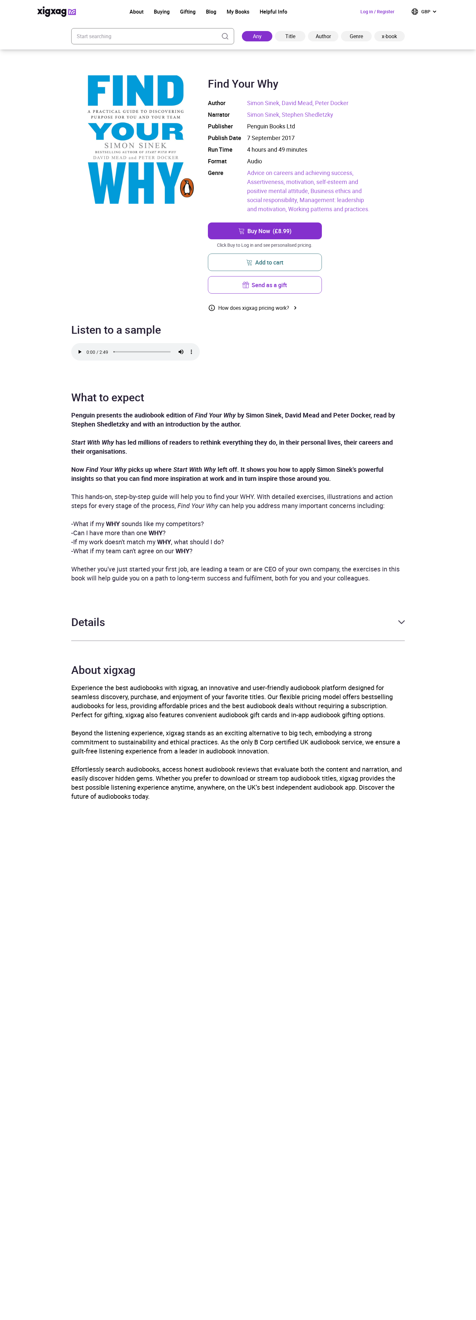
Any (257, 36)
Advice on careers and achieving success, (300, 173)
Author (323, 36)
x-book (389, 36)
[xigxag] (56, 11)
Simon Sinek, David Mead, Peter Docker (297, 103)
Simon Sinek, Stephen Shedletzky (290, 114)
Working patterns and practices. (329, 209)
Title (290, 36)
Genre (356, 36)
